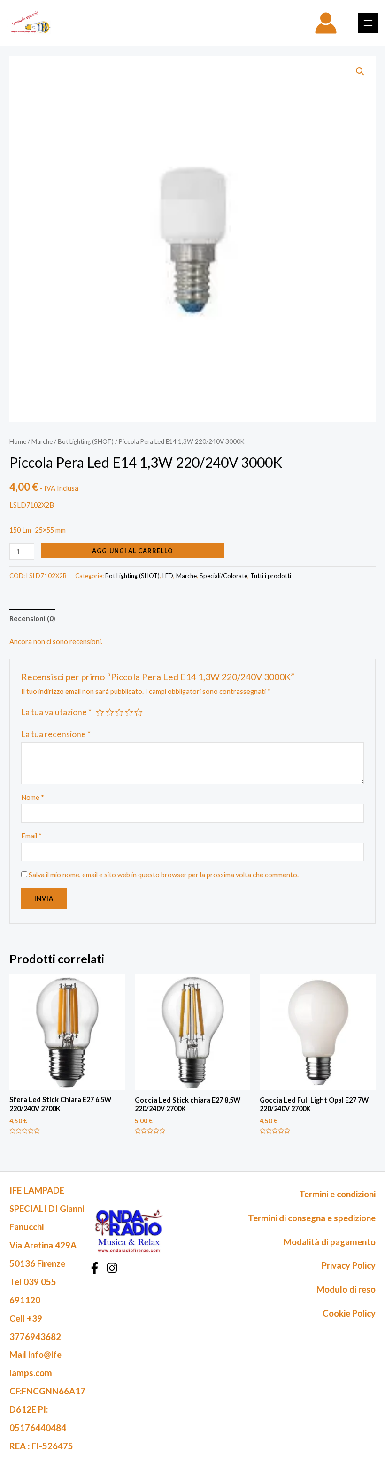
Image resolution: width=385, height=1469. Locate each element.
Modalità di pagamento (330, 1242)
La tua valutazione (56, 712)
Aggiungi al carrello (132, 551)
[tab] (32, 619)
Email (31, 836)
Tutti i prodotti (270, 575)
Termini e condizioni (337, 1194)
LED (167, 575)
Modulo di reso (346, 1289)
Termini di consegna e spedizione (312, 1218)
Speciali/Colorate (223, 575)
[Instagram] (112, 1268)
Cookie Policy (349, 1313)
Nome (32, 797)
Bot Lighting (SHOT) (86, 441)
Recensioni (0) (32, 619)
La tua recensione (56, 734)
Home (17, 441)
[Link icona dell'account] (326, 23)
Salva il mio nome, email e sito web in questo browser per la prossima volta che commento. (164, 875)
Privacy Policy (349, 1265)
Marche (42, 441)
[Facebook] (94, 1268)
